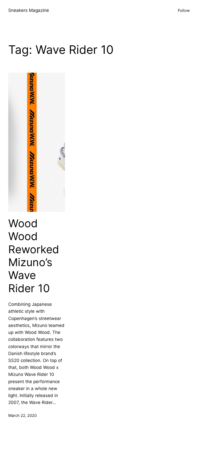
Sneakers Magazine (28, 10)
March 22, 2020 (22, 415)
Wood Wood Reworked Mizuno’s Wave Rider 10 (33, 256)
